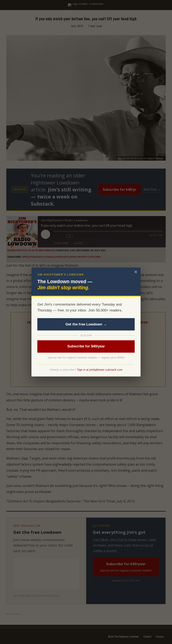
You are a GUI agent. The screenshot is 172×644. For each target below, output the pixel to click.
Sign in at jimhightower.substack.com (99, 369)
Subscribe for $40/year (86, 346)
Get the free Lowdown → (86, 324)
